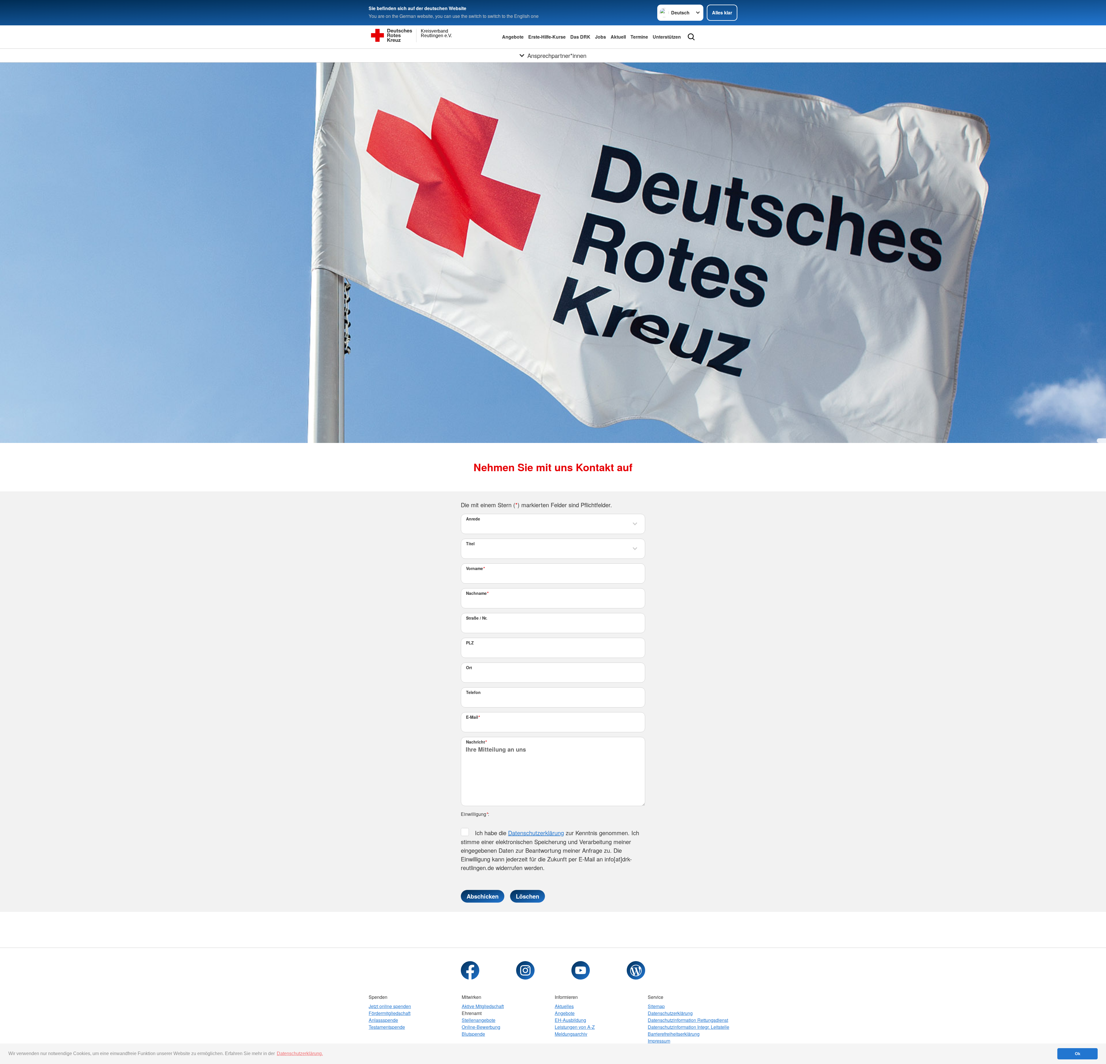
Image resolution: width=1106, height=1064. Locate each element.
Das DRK (580, 36)
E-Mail (473, 717)
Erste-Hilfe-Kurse (547, 36)
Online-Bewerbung (481, 1027)
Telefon (473, 692)
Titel (470, 543)
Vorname (475, 568)
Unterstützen (667, 36)
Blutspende (473, 1034)
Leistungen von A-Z (575, 1027)
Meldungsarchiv (571, 1034)
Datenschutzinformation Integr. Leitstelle (688, 1027)
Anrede (473, 519)
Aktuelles (564, 1006)
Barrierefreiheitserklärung (674, 1034)
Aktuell (618, 36)
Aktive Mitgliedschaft (483, 1006)
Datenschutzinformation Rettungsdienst (688, 1020)
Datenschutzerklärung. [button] (300, 1053)
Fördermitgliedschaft (389, 1013)
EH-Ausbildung (570, 1020)
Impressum (659, 1040)
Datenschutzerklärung (536, 833)
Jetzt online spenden (390, 1006)
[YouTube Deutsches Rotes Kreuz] (580, 970)
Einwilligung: (475, 814)
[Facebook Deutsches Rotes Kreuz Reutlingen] (470, 970)
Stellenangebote (478, 1020)
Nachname (477, 593)
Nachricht (476, 742)
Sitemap (656, 1006)
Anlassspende (383, 1020)
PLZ (470, 643)
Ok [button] (1077, 1053)
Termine (639, 36)
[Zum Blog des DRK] (636, 970)
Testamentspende (387, 1027)
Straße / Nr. (476, 618)
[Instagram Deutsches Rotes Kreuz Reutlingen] (525, 970)
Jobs (600, 36)
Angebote (513, 36)
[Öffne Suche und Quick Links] (691, 36)
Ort (469, 667)
